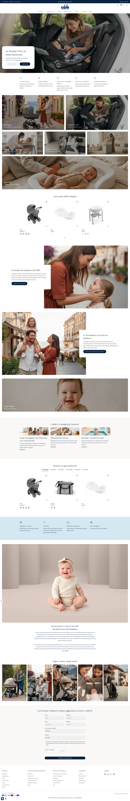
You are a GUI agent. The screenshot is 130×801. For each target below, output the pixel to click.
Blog (125, 1)
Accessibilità (82, 782)
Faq (54, 785)
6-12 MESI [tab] (61, 469)
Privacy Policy (4, 793)
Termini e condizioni (57, 776)
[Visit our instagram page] (108, 774)
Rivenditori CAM (82, 776)
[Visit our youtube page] (113, 774)
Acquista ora (25, 64)
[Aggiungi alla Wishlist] (46, 202)
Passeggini (40, 11)
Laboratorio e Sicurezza (33, 778)
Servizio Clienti (17, 1)
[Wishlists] (2, 798)
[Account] (117, 5)
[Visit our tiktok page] (110, 774)
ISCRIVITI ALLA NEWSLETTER (65, 758)
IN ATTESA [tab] (45, 469)
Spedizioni (55, 778)
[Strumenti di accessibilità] (5, 798)
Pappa (59, 11)
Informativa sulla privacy (64, 741)
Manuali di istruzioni (32, 780)
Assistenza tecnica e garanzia (60, 773)
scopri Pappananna (12, 64)
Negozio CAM (11, 1)
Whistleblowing (82, 780)
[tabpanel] (65, 492)
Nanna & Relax (67, 11)
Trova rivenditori (5, 1)
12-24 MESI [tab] (69, 469)
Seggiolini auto (50, 11)
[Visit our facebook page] (105, 774)
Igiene (76, 11)
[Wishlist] (127, 5)
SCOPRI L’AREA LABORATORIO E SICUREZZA (94, 351)
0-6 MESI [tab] (53, 469)
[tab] (64, 237)
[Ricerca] (123, 5)
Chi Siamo (121, 1)
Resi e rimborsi (56, 782)
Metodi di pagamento (58, 780)
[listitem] (65, 1)
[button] (63, 71)
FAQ (127, 1)
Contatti (81, 773)
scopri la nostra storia (19, 283)
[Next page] (110, 214)
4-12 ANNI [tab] (85, 469)
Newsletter (81, 778)
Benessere (84, 11)
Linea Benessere (6, 785)
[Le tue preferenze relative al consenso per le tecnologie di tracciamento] (1, 600)
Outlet (90, 11)
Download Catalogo (32, 782)
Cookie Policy (11, 793)
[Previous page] (19, 214)
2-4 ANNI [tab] (77, 469)
